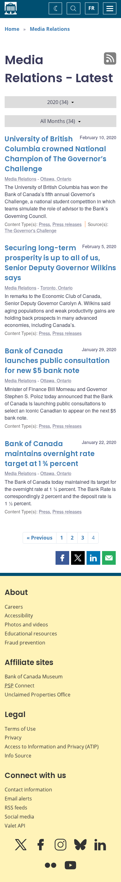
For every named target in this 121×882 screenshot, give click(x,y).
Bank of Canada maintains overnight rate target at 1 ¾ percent (50, 454)
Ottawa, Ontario (55, 179)
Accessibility (19, 615)
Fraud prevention (25, 642)
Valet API (15, 825)
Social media (19, 816)
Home (12, 29)
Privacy (13, 737)
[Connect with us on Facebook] (41, 849)
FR (91, 8)
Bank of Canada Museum (34, 676)
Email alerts (18, 798)
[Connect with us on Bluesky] (81, 849)
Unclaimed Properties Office (37, 694)
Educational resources (31, 633)
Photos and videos (26, 624)
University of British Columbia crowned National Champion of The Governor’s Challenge (55, 154)
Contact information (28, 789)
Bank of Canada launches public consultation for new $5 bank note (57, 361)
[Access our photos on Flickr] (51, 869)
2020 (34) (57, 102)
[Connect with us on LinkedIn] (100, 849)
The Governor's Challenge (30, 230)
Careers (14, 606)
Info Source (18, 755)
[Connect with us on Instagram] (61, 849)
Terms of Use (20, 728)
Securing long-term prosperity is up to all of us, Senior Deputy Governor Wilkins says (60, 263)
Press (44, 224)
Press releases (67, 224)
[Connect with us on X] (21, 849)
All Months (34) (57, 121)
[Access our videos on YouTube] (70, 869)
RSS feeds (16, 807)
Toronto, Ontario (56, 288)
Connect (19, 685)
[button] (62, 558)
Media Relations (50, 29)
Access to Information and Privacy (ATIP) (52, 746)
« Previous (39, 537)
